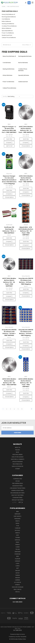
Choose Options (26, 146)
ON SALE (17, 481)
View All (17, 592)
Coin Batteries (6, 19)
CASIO (17, 563)
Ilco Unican (17, 582)
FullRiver (17, 558)
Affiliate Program (17, 461)
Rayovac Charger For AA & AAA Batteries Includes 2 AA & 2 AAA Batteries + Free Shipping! (9, 180)
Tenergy (17, 544)
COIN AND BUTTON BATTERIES (17, 488)
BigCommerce (21, 634)
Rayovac (17, 530)
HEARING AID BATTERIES (17, 490)
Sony (17, 535)
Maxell (17, 523)
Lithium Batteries (6, 28)
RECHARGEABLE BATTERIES (17, 493)
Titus (17, 525)
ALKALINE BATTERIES (17, 486)
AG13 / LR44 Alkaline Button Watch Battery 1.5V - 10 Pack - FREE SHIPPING (26, 129)
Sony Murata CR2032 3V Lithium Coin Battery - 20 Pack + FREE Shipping (26, 281)
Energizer (17, 514)
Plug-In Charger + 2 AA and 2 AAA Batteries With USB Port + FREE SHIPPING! (9, 129)
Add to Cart (9, 146)
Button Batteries (6, 21)
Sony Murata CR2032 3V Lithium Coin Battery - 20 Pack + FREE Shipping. (26, 332)
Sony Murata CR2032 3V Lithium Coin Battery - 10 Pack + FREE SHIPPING (9, 332)
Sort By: (5, 96)
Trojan (17, 549)
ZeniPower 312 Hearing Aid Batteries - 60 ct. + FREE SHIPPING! (9, 230)
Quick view (9, 139)
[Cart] (29, 2)
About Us (17, 447)
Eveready (17, 561)
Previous (3, 641)
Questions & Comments (17, 459)
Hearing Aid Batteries (8, 24)
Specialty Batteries (7, 30)
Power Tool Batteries (8, 33)
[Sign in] (25, 2)
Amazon (17, 577)
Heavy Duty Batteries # (8, 14)
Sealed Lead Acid (7, 35)
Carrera (17, 580)
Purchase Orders (17, 454)
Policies (17, 450)
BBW (17, 511)
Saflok (17, 573)
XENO (17, 556)
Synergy (17, 584)
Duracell (17, 540)
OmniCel (17, 533)
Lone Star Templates (20, 636)
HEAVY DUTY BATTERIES (17, 495)
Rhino (17, 542)
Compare (8, 142)
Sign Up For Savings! (17, 457)
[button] (17, 44)
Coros (17, 566)
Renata (18, 521)
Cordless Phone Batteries (9, 26)
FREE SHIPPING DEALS (17, 483)
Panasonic (17, 518)
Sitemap (17, 468)
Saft (17, 568)
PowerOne (17, 554)
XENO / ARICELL (17, 589)
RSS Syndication (17, 464)
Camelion (17, 528)
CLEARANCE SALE (17, 478)
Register (20, 466)
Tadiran (17, 575)
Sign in (14, 466)
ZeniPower (17, 551)
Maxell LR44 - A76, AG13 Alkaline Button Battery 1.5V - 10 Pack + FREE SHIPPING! (26, 231)
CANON (17, 547)
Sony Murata (17, 516)
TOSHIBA (17, 537)
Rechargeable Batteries (9, 17)
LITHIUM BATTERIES (17, 497)
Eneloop (17, 570)
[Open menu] (32, 2)
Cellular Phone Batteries (9, 37)
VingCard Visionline (17, 587)
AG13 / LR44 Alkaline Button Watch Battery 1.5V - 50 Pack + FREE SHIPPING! (9, 282)
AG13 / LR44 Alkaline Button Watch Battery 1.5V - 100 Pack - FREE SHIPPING (9, 382)
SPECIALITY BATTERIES (17, 500)
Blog (17, 452)
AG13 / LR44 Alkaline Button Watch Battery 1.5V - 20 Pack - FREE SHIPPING (26, 179)
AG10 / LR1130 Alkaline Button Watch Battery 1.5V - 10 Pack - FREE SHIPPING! (25, 382)
